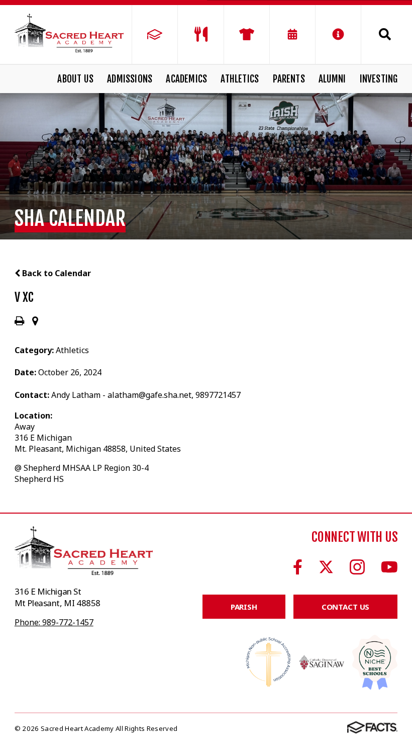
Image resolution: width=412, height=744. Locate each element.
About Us (75, 79)
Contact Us (346, 607)
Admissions (129, 79)
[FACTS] (154, 34)
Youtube (389, 566)
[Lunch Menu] (200, 34)
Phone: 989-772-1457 (54, 622)
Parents (289, 79)
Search (379, 34)
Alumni (332, 79)
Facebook (297, 566)
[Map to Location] (35, 321)
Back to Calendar (55, 273)
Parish (244, 607)
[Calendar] (292, 34)
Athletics (240, 79)
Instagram (357, 566)
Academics (186, 79)
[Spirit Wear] (246, 34)
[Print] (19, 321)
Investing (378, 79)
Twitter (326, 566)
